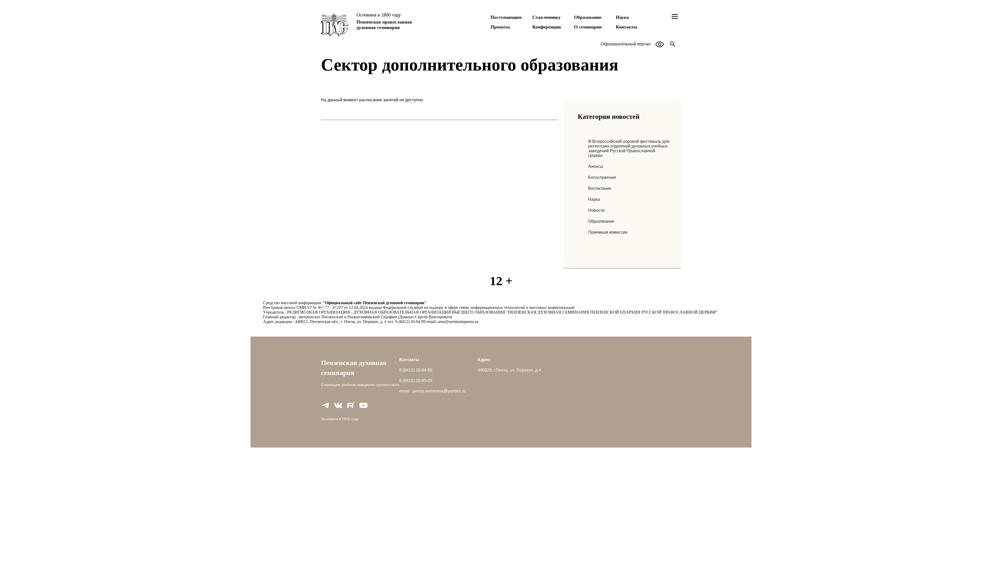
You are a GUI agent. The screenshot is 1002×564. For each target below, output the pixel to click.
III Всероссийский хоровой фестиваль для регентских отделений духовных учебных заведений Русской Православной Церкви (628, 148)
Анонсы (595, 166)
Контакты (626, 27)
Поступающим (506, 17)
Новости (596, 210)
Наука (622, 17)
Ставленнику (546, 17)
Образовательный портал (626, 44)
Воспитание (599, 188)
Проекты (500, 27)
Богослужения (602, 177)
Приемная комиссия (608, 232)
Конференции (546, 27)
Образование (587, 17)
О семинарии (588, 27)
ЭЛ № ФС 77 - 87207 (324, 307)
